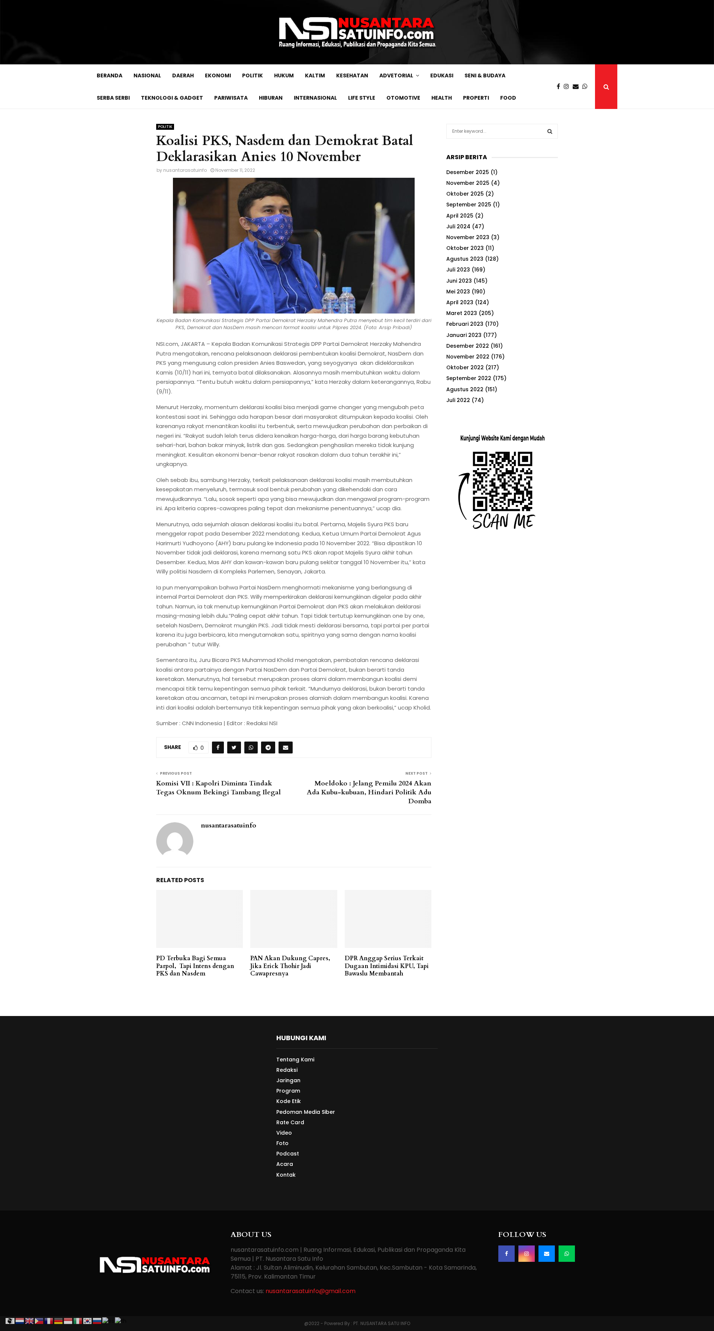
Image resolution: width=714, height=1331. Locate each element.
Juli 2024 (458, 226)
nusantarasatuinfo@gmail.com (311, 1291)
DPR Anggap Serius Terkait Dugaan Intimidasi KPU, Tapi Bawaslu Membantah (387, 966)
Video (284, 1133)
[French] (49, 1320)
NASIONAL (147, 75)
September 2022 (468, 378)
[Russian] (97, 1320)
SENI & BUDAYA (484, 75)
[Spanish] (108, 1320)
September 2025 (468, 204)
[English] (30, 1320)
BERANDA (109, 75)
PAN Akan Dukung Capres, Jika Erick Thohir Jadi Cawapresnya (290, 966)
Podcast (287, 1153)
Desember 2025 (467, 172)
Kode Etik (288, 1101)
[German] (59, 1320)
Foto (282, 1143)
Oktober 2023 (465, 248)
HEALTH (441, 98)
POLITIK (252, 75)
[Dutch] (20, 1320)
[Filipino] (39, 1320)
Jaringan (288, 1080)
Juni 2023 (459, 280)
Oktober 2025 (465, 193)
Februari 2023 (464, 324)
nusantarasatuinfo (185, 170)
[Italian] (78, 1320)
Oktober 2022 (465, 367)
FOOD (508, 98)
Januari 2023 (464, 335)
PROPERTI (476, 98)
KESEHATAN (352, 75)
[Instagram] (568, 86)
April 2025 (459, 215)
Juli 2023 (458, 269)
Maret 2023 (461, 313)
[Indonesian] (68, 1320)
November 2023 (467, 237)
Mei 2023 (458, 291)
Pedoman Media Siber (305, 1112)
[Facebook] (560, 86)
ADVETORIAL (396, 75)
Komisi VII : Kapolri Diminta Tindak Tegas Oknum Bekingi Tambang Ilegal (218, 788)
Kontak (286, 1174)
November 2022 (467, 356)
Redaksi (287, 1070)
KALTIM (315, 75)
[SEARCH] (550, 131)
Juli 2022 (458, 400)
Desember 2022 (467, 346)
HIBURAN (271, 98)
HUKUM (284, 75)
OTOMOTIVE (403, 98)
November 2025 (467, 183)
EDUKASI (441, 75)
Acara (284, 1164)
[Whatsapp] (586, 86)
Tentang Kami (295, 1059)
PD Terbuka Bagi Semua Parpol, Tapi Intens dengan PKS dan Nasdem (195, 966)
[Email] (577, 86)
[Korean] (88, 1320)
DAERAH (183, 75)
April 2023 (459, 302)
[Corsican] (10, 1320)
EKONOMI (218, 75)
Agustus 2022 (464, 389)
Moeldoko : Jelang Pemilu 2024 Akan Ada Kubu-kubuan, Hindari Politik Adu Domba (369, 792)
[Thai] (121, 1320)
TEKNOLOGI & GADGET (172, 98)
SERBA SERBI (113, 98)
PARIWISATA (231, 98)
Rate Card (290, 1122)
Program (288, 1090)
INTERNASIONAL (315, 98)
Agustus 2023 (464, 259)
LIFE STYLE (361, 98)
